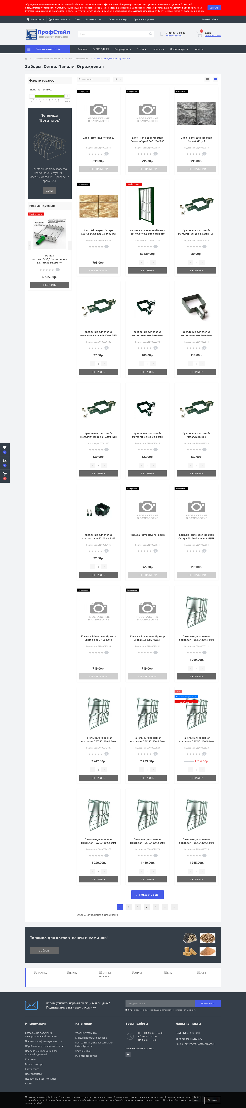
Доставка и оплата (94, 19)
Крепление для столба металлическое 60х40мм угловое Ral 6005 (147, 335)
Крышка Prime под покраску (147, 534)
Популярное (121, 49)
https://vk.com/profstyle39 (128, 1054)
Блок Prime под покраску (98, 137)
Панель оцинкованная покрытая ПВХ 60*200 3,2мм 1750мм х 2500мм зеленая (147, 843)
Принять (212, 1100)
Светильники (83, 1050)
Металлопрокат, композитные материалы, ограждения (61, 58)
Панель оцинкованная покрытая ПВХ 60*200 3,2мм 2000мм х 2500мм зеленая (196, 843)
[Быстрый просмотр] (66, 225)
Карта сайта (32, 1069)
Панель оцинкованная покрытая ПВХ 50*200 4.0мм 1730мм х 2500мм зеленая (98, 741)
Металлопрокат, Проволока (91, 1037)
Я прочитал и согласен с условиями (162, 1009)
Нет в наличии (98, 169)
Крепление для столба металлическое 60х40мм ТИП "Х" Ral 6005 (98, 335)
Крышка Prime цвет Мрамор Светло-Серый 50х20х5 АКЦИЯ (98, 640)
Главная (83, 49)
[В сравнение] (66, 220)
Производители (34, 1073)
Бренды (141, 49)
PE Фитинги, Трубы (86, 1055)
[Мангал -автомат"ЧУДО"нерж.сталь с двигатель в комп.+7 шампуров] (49, 233)
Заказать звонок (174, 35)
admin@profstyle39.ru (189, 1038)
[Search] (150, 34)
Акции (28, 1083)
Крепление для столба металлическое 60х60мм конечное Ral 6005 (196, 335)
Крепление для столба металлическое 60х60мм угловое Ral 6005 (147, 437)
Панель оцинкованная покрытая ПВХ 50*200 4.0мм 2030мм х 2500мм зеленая (147, 741)
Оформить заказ (213, 35)
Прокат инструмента (144, 19)
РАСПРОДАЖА (101, 49)
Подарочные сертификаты (40, 1078)
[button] (5, 476)
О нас (77, 19)
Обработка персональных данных (44, 1046)
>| (174, 907)
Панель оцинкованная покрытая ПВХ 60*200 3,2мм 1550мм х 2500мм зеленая (98, 843)
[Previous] (29, 245)
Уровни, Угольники (86, 1032)
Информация (178, 49)
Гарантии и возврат (119, 19)
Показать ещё (149, 894)
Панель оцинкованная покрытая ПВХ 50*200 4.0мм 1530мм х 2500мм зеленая (196, 640)
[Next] (70, 245)
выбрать (44, 950)
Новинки (157, 49)
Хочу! (49, 190)
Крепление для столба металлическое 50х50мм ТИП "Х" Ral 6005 (196, 234)
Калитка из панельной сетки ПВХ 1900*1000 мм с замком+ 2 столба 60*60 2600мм (148, 234)
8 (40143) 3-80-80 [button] (188, 1033)
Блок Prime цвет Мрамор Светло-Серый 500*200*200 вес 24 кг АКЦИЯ (147, 141)
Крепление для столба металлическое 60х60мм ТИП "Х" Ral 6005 (98, 437)
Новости (198, 49)
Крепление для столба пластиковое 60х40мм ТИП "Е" (98, 538)
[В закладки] (66, 214)
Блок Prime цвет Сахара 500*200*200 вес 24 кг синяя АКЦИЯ (98, 234)
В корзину (49, 284)
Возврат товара (34, 1064)
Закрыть (214, 7)
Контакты (30, 1059)
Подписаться (207, 1003)
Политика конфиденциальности (156, 1009)
